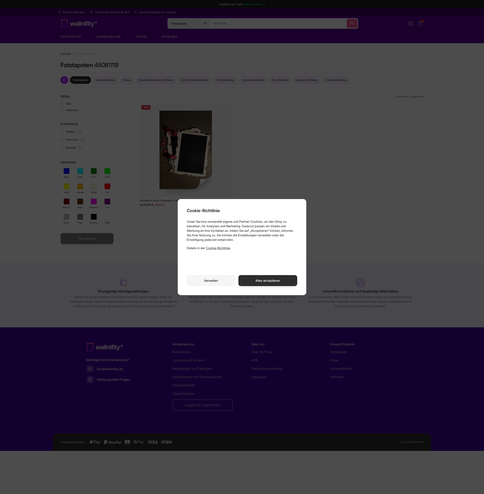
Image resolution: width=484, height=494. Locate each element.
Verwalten (211, 280)
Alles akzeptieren (267, 280)
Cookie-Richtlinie (218, 248)
